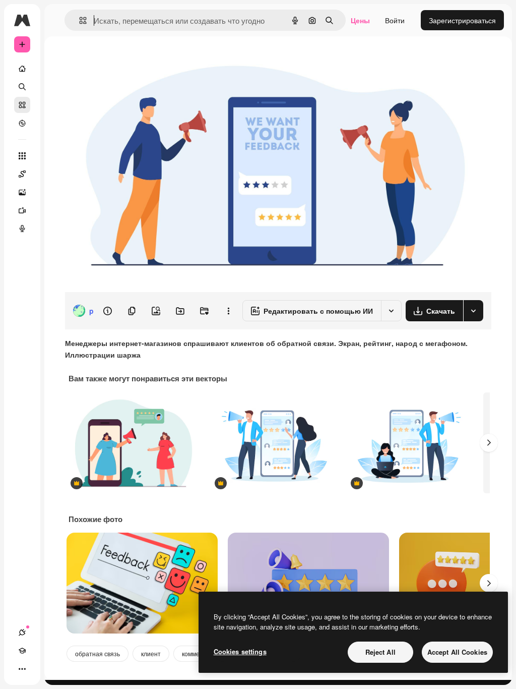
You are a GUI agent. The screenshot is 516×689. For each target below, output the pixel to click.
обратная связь (97, 653)
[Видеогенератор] (22, 210)
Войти (395, 20)
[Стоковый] (22, 105)
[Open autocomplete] (79, 20)
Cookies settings (240, 651)
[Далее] (489, 442)
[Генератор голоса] (22, 228)
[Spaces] (22, 174)
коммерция (198, 653)
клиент (151, 653)
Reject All (380, 652)
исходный (132, 59)
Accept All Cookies (457, 652)
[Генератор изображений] (22, 192)
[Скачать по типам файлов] (473, 310)
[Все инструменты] (22, 156)
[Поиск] (22, 87)
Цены (360, 20)
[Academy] (22, 651)
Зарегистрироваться (462, 20)
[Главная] (22, 69)
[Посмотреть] (22, 123)
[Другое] (22, 669)
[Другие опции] (228, 311)
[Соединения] (22, 632)
